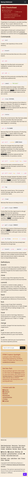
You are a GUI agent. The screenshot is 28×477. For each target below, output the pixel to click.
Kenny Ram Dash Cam (12, 455)
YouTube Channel (7, 376)
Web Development (6, 445)
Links (8, 458)
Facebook (6, 391)
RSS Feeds (3, 458)
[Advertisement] (14, 422)
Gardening (9, 449)
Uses (19, 458)
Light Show (14, 458)
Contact (24, 449)
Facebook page (19, 376)
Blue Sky (6, 390)
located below (23, 33)
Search (22, 348)
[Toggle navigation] (25, 2)
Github (6, 393)
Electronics (15, 445)
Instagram (7, 395)
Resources (18, 372)
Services (14, 449)
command (22, 32)
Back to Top (3, 440)
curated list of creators (9, 362)
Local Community (16, 447)
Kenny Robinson (6, 2)
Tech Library (22, 445)
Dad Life (8, 447)
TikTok (6, 399)
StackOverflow (8, 397)
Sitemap (7, 460)
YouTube (6, 401)
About (19, 449)
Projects (3, 447)
